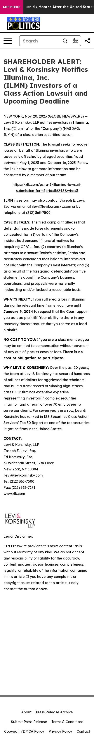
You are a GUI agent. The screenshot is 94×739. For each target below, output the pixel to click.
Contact (83, 731)
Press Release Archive (54, 712)
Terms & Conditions (67, 722)
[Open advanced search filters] (75, 41)
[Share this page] (87, 40)
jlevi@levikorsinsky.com (51, 206)
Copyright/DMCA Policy (24, 731)
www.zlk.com (14, 493)
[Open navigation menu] (7, 40)
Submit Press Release (29, 722)
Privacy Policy (60, 731)
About (26, 712)
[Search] (65, 41)
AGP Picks (11, 7)
